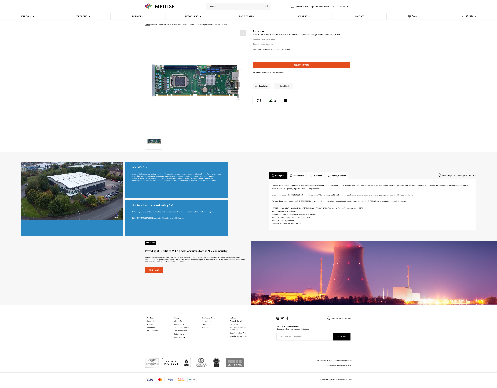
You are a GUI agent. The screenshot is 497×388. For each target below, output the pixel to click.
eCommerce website (334, 365)
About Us (302, 16)
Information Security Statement (238, 328)
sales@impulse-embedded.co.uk (170, 218)
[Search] (267, 6)
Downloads (317, 176)
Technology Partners (182, 327)
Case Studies (179, 337)
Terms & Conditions (237, 321)
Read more (154, 270)
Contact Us (206, 324)
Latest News (179, 334)
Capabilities (179, 324)
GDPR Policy (234, 324)
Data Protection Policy (238, 333)
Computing (81, 16)
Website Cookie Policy (238, 336)
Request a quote (301, 65)
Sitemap (205, 327)
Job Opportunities (181, 331)
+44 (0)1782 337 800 (143, 218)
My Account (206, 321)
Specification (285, 86)
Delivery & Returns (339, 176)
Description (263, 86)
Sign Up (342, 337)
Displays (136, 16)
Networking (191, 16)
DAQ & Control (247, 16)
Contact (359, 16)
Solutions (26, 16)
